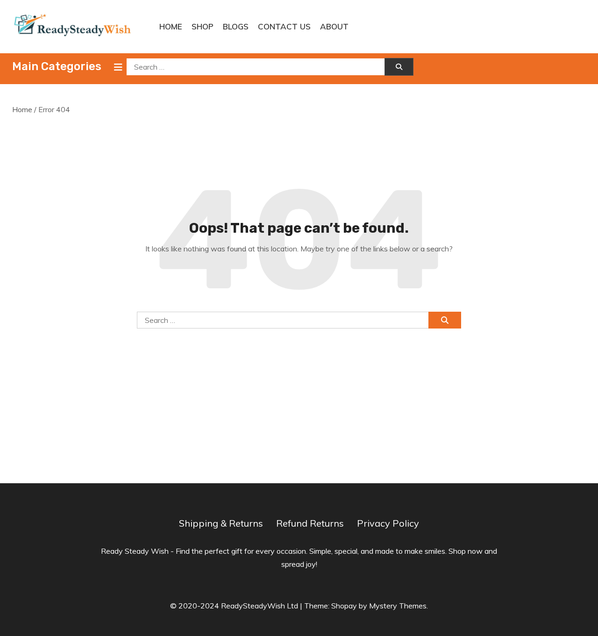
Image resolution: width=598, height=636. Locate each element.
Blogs (236, 26)
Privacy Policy (388, 523)
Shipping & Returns (221, 523)
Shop (203, 26)
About (334, 26)
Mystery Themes (398, 605)
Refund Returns (310, 523)
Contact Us (284, 26)
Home (170, 26)
